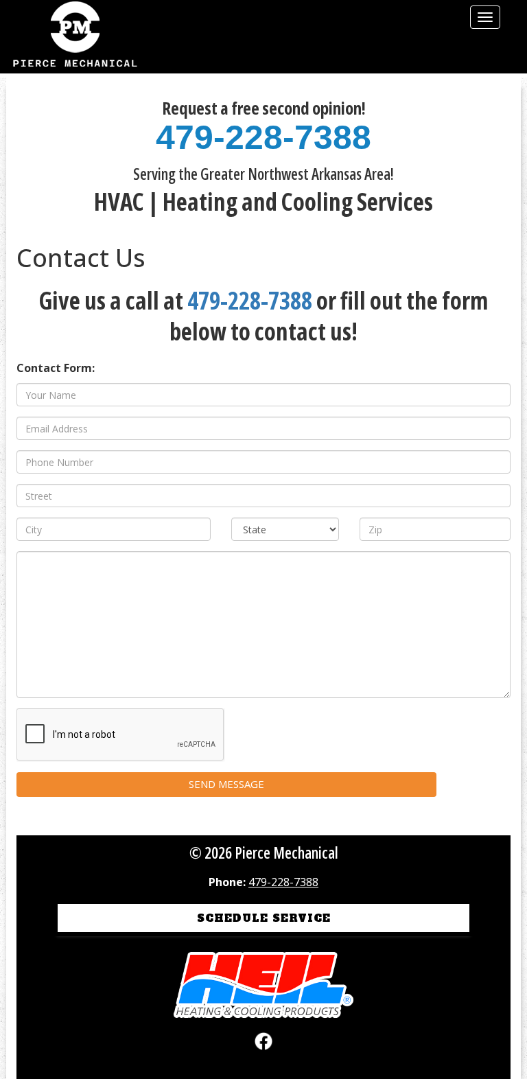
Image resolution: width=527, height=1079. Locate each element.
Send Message (226, 784)
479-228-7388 (263, 137)
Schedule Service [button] (264, 918)
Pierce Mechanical (74, 36)
